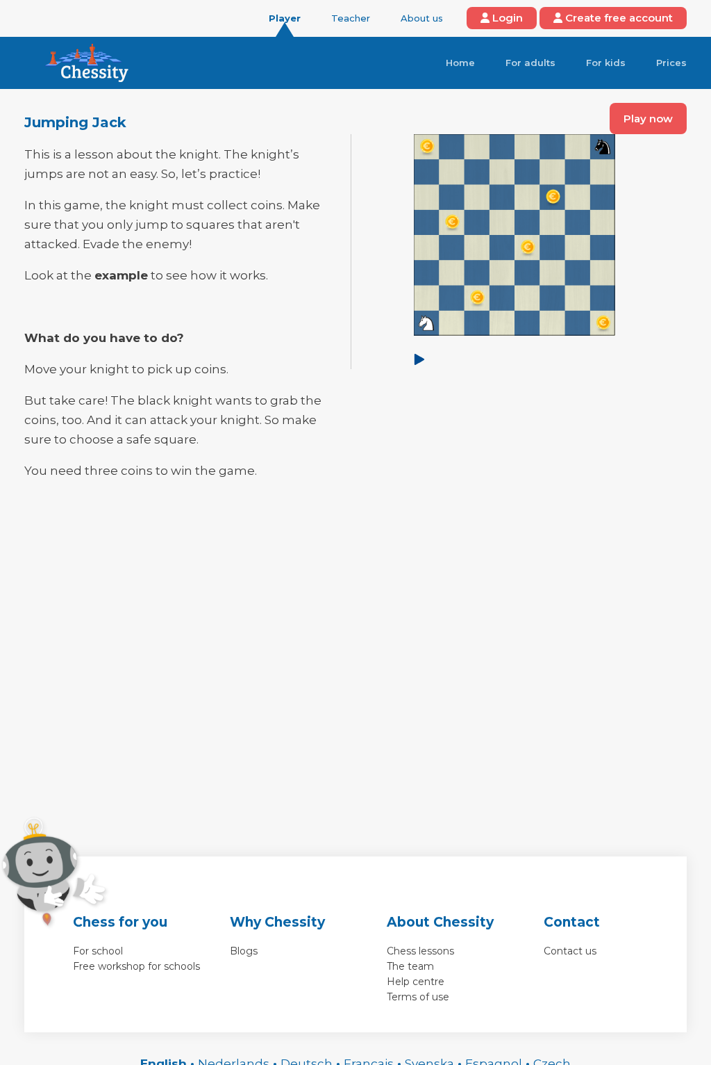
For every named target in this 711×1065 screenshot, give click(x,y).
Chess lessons (420, 951)
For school (98, 951)
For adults (530, 62)
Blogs (244, 951)
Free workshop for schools (136, 966)
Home (460, 62)
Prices (671, 62)
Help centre (415, 981)
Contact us (570, 951)
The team (410, 966)
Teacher (350, 18)
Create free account (617, 17)
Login (506, 17)
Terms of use (418, 997)
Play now (648, 118)
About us (422, 18)
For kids (606, 62)
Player (285, 18)
